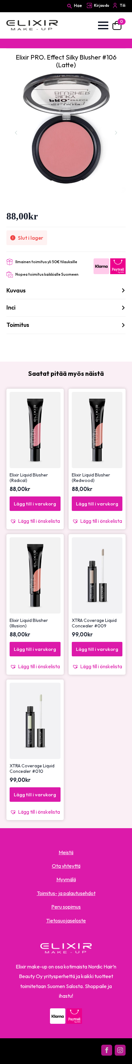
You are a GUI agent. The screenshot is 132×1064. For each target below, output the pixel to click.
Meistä (66, 852)
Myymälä (66, 879)
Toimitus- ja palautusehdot (66, 893)
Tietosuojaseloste (66, 920)
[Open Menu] (103, 25)
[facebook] (106, 1050)
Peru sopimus (66, 906)
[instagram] (120, 1050)
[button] (35, 521)
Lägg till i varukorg (35, 504)
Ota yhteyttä (66, 866)
